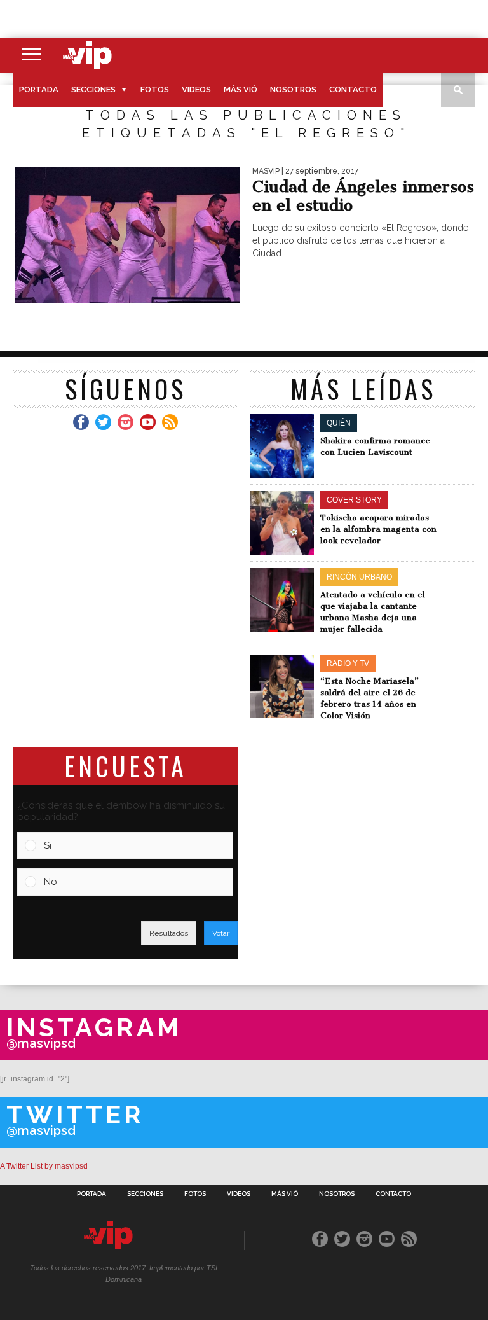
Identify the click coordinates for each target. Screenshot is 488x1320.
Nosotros (293, 89)
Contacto (353, 89)
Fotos (154, 89)
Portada (38, 89)
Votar (220, 933)
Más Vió (240, 89)
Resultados (168, 933)
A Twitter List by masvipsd (44, 1166)
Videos (196, 89)
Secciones (93, 89)
